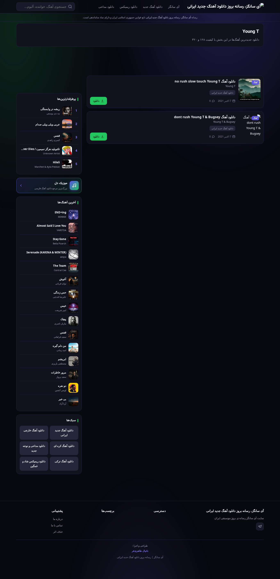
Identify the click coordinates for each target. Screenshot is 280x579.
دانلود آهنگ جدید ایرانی (222, 92)
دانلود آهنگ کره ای (64, 446)
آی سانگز (173, 7)
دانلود (96, 101)
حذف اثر (58, 531)
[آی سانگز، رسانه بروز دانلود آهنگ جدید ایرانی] (225, 6)
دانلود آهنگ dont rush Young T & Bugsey (204, 117)
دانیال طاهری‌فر (140, 551)
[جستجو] (70, 7)
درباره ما (58, 519)
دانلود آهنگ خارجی (34, 430)
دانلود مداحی (106, 7)
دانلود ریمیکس (128, 7)
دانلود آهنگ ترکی (64, 461)
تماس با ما (57, 525)
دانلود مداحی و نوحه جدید (34, 448)
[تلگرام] (260, 526)
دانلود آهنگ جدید (152, 7)
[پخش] (249, 90)
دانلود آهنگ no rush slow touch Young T (205, 81)
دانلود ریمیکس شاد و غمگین (34, 463)
